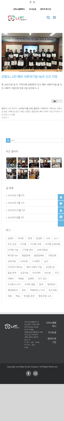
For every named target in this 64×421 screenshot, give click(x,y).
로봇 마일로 (42, 250)
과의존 (21, 238)
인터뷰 (48, 273)
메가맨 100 (13, 255)
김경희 (39, 238)
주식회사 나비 (14, 284)
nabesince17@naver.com (33, 332)
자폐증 (21, 278)
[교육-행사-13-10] (34, 173)
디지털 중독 (27, 250)
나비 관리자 (12, 108)
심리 (46, 261)
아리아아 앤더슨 (15, 267)
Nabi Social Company (29, 367)
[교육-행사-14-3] (22, 162)
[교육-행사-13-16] (11, 173)
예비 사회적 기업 (45, 112)
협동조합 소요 (45, 296)
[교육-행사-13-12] (22, 173)
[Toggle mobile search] (48, 17)
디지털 (23, 244)
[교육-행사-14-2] (34, 162)
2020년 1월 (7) (16, 202)
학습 (18, 296)
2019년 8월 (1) (16, 217)
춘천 (6, 115)
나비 (48, 238)
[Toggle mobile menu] (54, 17)
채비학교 (51, 284)
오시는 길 (27, 335)
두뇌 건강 (12, 244)
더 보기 (4, 118)
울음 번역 (12, 273)
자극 (57, 273)
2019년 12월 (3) (16, 210)
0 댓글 (12, 115)
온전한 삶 (50, 267)
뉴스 (56, 238)
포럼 (10, 296)
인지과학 (36, 273)
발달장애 (35, 112)
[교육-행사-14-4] (11, 162)
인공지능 (24, 273)
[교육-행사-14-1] (45, 162)
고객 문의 (35, 335)
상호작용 (12, 261)
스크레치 (36, 261)
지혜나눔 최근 (13, 112)
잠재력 (31, 278)
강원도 (28, 112)
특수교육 (53, 290)
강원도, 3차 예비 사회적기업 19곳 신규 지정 (29, 77)
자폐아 (11, 278)
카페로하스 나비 (37, 290)
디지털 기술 (13, 250)
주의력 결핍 (29, 284)
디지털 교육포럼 (52, 244)
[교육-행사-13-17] (56, 162)
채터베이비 (13, 290)
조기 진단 (42, 278)
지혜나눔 (52, 108)
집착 (41, 284)
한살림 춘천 (29, 296)
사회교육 (52, 255)
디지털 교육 (35, 244)
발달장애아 (39, 255)
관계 (30, 238)
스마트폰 (24, 261)
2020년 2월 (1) (16, 195)
